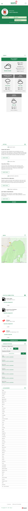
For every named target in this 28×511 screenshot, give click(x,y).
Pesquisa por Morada (6, 351)
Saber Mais (5, 157)
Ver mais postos (14, 340)
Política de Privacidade (16, 504)
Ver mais (14, 202)
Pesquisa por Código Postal (7, 346)
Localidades (4, 3)
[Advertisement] (14, 39)
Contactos (9, 504)
